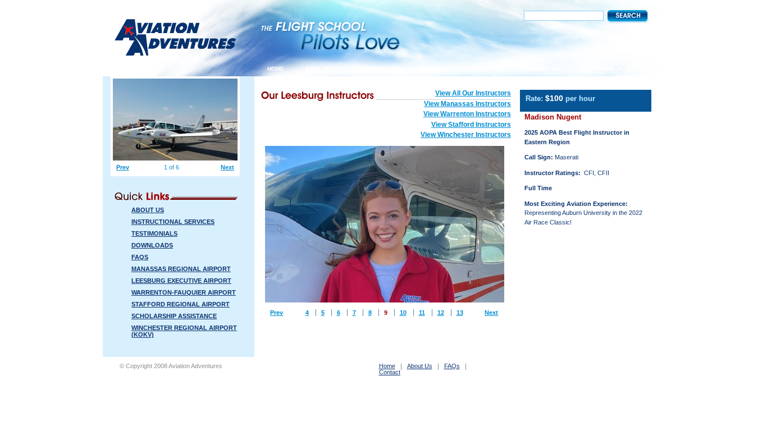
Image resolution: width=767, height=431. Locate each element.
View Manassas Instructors (467, 104)
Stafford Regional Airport (180, 304)
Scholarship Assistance (174, 316)
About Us (147, 210)
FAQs (139, 257)
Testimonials (154, 233)
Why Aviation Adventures (461, 69)
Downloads (152, 245)
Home (275, 69)
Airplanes (321, 69)
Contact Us (541, 69)
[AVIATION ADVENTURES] (175, 50)
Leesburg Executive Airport (181, 280)
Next (491, 312)
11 (422, 312)
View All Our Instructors (473, 93)
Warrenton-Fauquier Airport (183, 292)
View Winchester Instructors (466, 135)
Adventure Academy (613, 69)
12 (440, 312)
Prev (276, 312)
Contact (389, 372)
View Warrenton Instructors (467, 114)
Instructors (379, 69)
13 (459, 312)
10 (403, 312)
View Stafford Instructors (471, 125)
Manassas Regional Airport (181, 268)
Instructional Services (172, 221)
